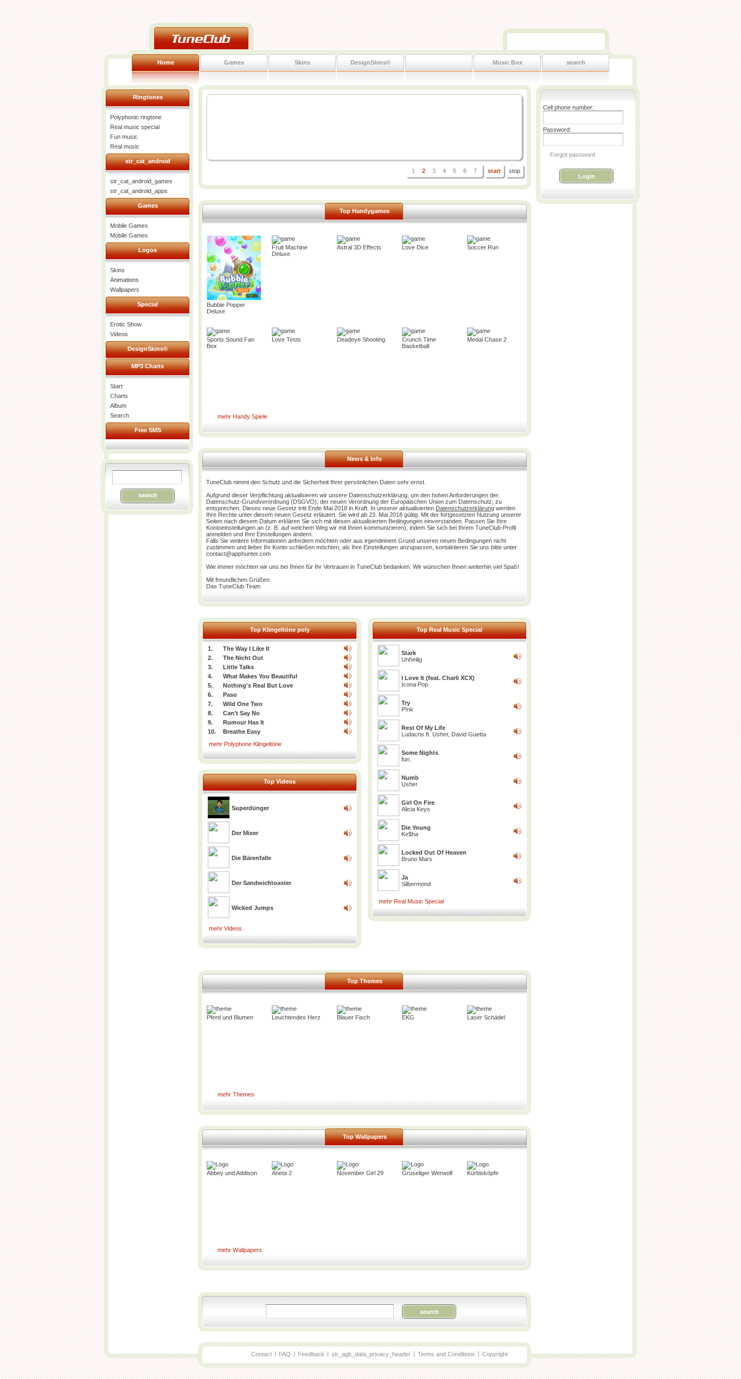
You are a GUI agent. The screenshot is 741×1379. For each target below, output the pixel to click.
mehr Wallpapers (240, 1250)
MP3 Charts (147, 366)
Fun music (124, 136)
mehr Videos (225, 928)
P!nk (407, 706)
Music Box (507, 62)
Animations (124, 280)
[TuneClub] (201, 38)
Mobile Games (129, 225)
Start (116, 386)
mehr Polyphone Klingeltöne (245, 744)
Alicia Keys (418, 805)
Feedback (311, 1354)
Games (234, 62)
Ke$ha (416, 830)
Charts (119, 396)
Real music (124, 146)
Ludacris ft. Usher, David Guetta (443, 730)
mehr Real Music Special (411, 901)
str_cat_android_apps (139, 191)
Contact (261, 1354)
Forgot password (572, 154)
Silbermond (416, 880)
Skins (302, 62)
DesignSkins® (370, 62)
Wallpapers (124, 289)
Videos (119, 334)
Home (165, 62)
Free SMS (148, 430)
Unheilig (411, 656)
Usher (410, 780)
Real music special (134, 127)
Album (118, 405)
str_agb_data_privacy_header (371, 1354)
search (575, 62)
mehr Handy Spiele (242, 416)
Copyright (495, 1354)
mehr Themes (236, 1094)
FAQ (285, 1354)
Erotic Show (126, 324)
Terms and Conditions (446, 1354)
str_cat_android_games (141, 181)
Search (119, 415)
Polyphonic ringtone (136, 117)
